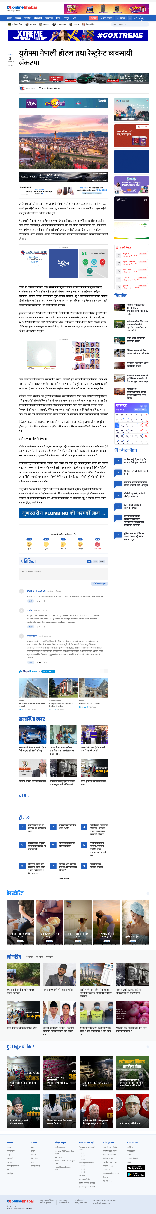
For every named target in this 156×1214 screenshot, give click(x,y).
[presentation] (102, 671)
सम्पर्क (129, 1162)
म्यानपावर (46, 24)
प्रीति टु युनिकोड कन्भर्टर (87, 1183)
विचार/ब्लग (11, 1151)
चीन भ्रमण (33, 24)
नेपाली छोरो (32, 636)
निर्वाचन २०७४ (108, 1159)
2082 (83, 1159)
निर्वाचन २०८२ (107, 1170)
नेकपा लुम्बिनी (90, 24)
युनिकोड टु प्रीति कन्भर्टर (87, 1187)
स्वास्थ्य (122, 18)
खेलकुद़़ (9, 1162)
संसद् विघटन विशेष (109, 1155)
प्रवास (9, 1170)
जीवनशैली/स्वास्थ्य (13, 1166)
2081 (83, 1156)
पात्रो (95, 18)
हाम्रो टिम (130, 1147)
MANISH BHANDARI (36, 591)
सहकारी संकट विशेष (110, 1147)
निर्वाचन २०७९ (108, 1166)
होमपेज (9, 18)
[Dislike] (44, 601)
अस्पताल (76, 24)
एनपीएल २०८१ (60, 1147)
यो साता (39, 957)
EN (130, 18)
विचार (58, 18)
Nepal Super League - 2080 (64, 1168)
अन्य (74, 18)
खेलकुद (66, 18)
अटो (32, 1162)
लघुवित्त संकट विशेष (109, 1151)
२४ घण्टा (29, 957)
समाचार (18, 18)
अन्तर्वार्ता (10, 1159)
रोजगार (33, 1155)
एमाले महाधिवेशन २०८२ (111, 1174)
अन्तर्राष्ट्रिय (10, 1174)
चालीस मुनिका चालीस (86, 1163)
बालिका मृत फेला (17, 24)
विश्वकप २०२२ (107, 1177)
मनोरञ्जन (49, 18)
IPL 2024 (58, 1157)
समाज (9, 1147)
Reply (30, 601)
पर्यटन (33, 1151)
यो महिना (49, 957)
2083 (83, 1172)
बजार (32, 1147)
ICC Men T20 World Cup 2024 (64, 1152)
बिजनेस (27, 18)
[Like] (37, 601)
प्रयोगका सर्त (131, 1151)
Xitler (30, 610)
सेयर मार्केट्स (107, 18)
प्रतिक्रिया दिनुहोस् (99, 584)
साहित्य (9, 1155)
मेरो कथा (82, 1176)
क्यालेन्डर (121, 405)
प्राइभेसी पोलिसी (132, 1159)
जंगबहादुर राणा (61, 24)
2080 (83, 1153)
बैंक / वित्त (34, 1159)
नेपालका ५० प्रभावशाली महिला (87, 1148)
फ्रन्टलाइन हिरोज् (84, 1179)
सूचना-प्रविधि (35, 1166)
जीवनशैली (38, 18)
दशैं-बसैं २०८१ (107, 1181)
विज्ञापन (129, 1155)
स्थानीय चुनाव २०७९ (110, 1162)
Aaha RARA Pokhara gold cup (65, 1162)
